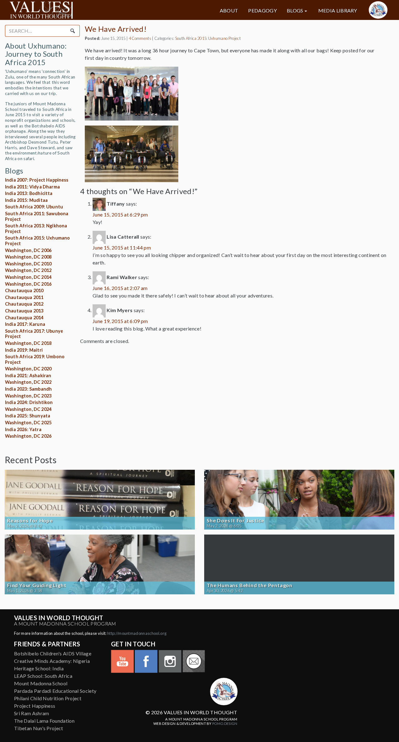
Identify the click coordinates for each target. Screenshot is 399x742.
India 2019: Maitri (24, 350)
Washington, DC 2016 (28, 284)
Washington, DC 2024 (28, 409)
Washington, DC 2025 (28, 422)
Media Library (337, 10)
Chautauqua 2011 (24, 297)
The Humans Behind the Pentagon (249, 585)
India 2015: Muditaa (26, 200)
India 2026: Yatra (23, 429)
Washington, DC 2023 (28, 395)
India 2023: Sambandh (28, 389)
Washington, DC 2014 (28, 277)
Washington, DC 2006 (28, 250)
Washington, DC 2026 (28, 436)
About (229, 10)
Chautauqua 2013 (24, 310)
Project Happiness (34, 706)
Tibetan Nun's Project (38, 728)
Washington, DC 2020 (28, 368)
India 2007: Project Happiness (37, 180)
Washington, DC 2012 (28, 270)
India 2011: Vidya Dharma (32, 186)
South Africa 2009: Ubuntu (34, 206)
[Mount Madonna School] (378, 10)
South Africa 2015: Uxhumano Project (208, 38)
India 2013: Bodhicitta (29, 193)
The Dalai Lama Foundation (44, 721)
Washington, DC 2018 (28, 343)
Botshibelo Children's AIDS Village (52, 653)
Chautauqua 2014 (24, 317)
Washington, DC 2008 (28, 256)
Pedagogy (262, 10)
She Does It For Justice (235, 520)
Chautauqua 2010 (24, 290)
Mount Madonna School (40, 683)
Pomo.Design (225, 723)
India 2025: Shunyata (27, 415)
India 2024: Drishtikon (29, 402)
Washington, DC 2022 (28, 382)
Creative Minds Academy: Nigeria (52, 661)
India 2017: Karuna (25, 324)
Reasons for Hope (30, 520)
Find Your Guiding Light (36, 585)
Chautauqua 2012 (24, 304)
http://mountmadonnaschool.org (136, 633)
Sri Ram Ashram (31, 713)
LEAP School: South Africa (43, 676)
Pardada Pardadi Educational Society (55, 691)
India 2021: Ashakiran (28, 375)
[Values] (69, 10)
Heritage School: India (39, 668)
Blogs (295, 10)
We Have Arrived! (116, 28)
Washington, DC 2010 (28, 263)
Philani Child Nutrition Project (47, 698)
